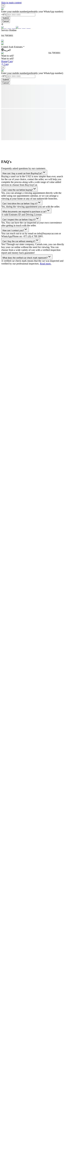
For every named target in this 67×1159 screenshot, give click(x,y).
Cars (10, 61)
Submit (5, 18)
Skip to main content (11, 2)
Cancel (5, 21)
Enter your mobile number (14, 11)
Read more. (45, 263)
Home (4, 61)
